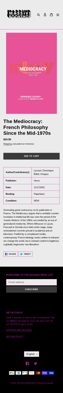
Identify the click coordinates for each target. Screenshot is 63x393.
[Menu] (58, 14)
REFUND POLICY (14, 336)
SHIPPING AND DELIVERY (19, 330)
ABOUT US (15, 321)
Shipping (7, 144)
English (30, 354)
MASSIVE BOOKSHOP (26, 383)
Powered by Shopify (45, 383)
